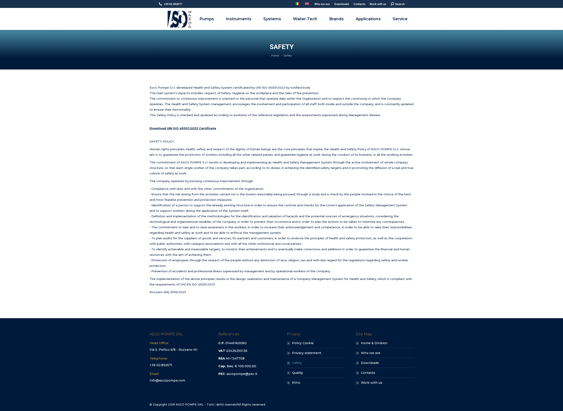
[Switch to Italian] (298, 4)
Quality (297, 373)
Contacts (368, 373)
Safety (297, 363)
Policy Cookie (303, 343)
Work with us (371, 383)
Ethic (296, 383)
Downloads (370, 363)
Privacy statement (306, 353)
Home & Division (374, 343)
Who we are (370, 353)
